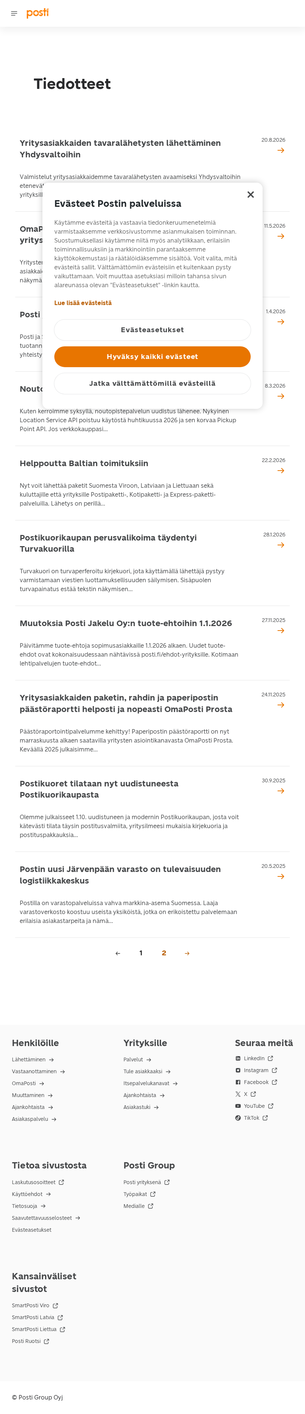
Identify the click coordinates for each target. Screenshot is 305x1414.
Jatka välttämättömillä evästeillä (152, 383)
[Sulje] (251, 194)
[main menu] (14, 13)
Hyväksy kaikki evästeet (153, 356)
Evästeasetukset (31, 1230)
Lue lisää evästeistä (83, 303)
